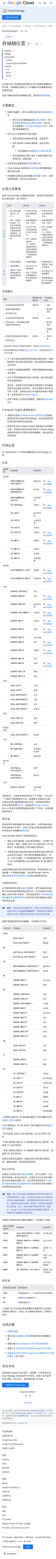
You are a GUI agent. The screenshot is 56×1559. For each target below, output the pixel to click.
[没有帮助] (26, 31)
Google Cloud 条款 (43, 1537)
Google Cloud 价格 (9, 1440)
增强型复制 (30, 232)
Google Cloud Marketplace (13, 1444)
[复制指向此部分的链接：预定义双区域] (17, 1169)
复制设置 (25, 830)
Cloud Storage (16, 10)
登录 (51, 3)
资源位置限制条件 (16, 897)
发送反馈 (9, 37)
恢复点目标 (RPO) (31, 350)
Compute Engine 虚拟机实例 (33, 415)
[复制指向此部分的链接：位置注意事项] (23, 189)
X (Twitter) (6, 1519)
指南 (50, 26)
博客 (4, 1511)
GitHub (5, 1483)
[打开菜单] (4, 3)
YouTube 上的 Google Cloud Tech (15, 1528)
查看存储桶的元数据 (20, 1336)
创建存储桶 (45, 95)
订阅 (28, 1547)
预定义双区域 (10, 1120)
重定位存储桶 (39, 120)
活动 (4, 1515)
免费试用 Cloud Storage (15, 1385)
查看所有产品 (7, 1436)
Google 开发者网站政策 (20, 1416)
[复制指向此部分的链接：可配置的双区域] (19, 883)
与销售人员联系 (8, 1448)
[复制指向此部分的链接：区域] (10, 463)
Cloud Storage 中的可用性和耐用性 (32, 1343)
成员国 (24, 1298)
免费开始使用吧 (11, 17)
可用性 (4, 234)
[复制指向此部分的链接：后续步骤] (17, 1324)
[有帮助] (22, 31)
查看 (28, 179)
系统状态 (5, 1472)
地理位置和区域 (44, 346)
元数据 (35, 176)
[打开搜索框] (39, 3)
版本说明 (5, 1468)
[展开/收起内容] (13, 51)
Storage (28, 26)
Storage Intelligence (35, 126)
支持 (4, 1464)
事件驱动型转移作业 (19, 875)
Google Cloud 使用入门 (11, 1487)
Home (4, 26)
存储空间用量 (25, 911)
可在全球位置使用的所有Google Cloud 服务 (31, 1348)
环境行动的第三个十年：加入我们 (17, 1541)
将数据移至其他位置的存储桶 (28, 123)
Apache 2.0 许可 (32, 1413)
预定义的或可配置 (42, 151)
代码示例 (5, 1492)
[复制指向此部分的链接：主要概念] (17, 105)
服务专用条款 (33, 168)
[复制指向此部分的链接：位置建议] (15, 291)
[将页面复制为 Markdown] (37, 44)
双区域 (20, 805)
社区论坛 (5, 1460)
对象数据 (40, 112)
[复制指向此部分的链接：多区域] (12, 1280)
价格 (38, 163)
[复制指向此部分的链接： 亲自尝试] (18, 1366)
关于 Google (7, 1537)
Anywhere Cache (30, 394)
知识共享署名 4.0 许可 (42, 1411)
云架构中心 (6, 1496)
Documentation (16, 26)
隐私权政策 (18, 1537)
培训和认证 (6, 1500)
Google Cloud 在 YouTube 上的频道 (16, 1524)
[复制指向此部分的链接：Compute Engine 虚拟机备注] (38, 410)
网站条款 (29, 1537)
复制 (28, 163)
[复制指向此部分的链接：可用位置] (17, 445)
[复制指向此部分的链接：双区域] (12, 819)
